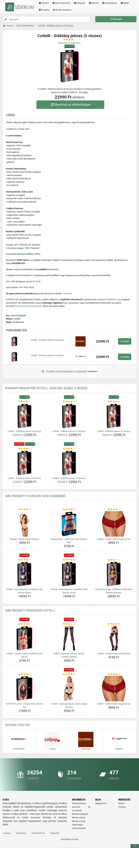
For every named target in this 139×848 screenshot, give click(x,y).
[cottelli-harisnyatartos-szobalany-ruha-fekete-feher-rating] (24, 560)
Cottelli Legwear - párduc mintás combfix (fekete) (69, 655)
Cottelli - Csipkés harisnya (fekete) (113, 653)
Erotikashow (18, 322)
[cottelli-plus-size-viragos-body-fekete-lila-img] (24, 688)
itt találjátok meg (112, 299)
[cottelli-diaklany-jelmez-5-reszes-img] (24, 416)
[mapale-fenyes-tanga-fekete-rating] (24, 509)
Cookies (122, 807)
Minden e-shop (78, 821)
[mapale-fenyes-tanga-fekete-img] (24, 524)
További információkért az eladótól (66, 371)
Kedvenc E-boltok (17, 725)
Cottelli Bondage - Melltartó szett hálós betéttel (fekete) (113, 591)
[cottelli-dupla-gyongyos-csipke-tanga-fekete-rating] (69, 674)
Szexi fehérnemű (62, 3)
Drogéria (45, 10)
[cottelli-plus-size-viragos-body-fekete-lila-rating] (24, 674)
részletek (67, 293)
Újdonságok (77, 825)
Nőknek (94, 3)
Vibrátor (45, 3)
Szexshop (21, 833)
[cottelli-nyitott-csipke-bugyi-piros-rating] (114, 509)
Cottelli (16, 318)
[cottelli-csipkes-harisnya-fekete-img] (114, 638)
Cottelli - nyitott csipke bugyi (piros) (114, 539)
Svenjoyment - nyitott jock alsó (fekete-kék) (69, 541)
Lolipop (7, 833)
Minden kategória (63, 10)
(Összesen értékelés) (69, 43)
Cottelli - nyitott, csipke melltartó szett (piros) (24, 655)
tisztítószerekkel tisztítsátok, (28, 306)
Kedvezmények (79, 828)
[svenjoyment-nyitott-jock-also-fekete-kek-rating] (69, 509)
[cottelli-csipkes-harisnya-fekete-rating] (114, 624)
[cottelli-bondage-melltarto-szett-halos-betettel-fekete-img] (114, 574)
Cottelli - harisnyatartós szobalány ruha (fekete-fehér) (24, 591)
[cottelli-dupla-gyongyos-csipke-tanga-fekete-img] (69, 688)
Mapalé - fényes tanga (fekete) (24, 539)
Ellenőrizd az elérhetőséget (72, 104)
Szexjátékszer (111, 3)
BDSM (126, 3)
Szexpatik (80, 3)
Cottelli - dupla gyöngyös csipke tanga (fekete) (69, 705)
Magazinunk (101, 803)
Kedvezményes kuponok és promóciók (81, 807)
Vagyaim (54, 833)
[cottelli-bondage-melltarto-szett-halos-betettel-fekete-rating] (114, 560)
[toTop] (135, 846)
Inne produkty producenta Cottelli (30, 610)
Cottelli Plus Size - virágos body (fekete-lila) (24, 705)
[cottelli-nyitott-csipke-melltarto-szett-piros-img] (24, 638)
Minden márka (78, 817)
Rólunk (121, 803)
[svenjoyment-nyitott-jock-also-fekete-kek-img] (69, 524)
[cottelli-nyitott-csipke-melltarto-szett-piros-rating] (24, 624)
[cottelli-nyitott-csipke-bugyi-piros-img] (114, 524)
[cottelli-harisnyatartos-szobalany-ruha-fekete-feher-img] (24, 574)
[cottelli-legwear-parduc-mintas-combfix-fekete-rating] (69, 624)
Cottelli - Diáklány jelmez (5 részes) (47, 340)
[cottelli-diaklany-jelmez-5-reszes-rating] (24, 401)
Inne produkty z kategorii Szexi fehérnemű (35, 496)
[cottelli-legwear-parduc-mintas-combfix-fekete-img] (69, 638)
